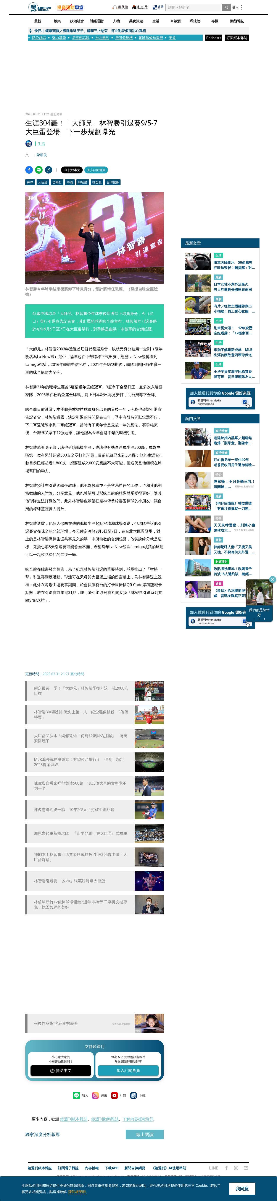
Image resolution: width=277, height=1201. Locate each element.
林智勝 (82, 182)
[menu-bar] (242, 7)
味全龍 (96, 182)
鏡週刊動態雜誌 (105, 1119)
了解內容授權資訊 (138, 1119)
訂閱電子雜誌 (68, 1168)
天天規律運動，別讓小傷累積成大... (234, 527)
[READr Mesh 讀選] (158, 7)
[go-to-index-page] (39, 7)
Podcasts (213, 37)
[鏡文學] (140, 7)
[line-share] (39, 170)
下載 (142, 1095)
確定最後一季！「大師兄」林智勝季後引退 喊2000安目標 (81, 691)
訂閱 (123, 1095)
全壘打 (57, 182)
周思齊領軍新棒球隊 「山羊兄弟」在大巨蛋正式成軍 (80, 833)
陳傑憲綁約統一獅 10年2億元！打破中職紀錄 (74, 809)
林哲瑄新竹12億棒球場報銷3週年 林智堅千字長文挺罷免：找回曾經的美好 (80, 904)
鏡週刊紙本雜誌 (73, 1119)
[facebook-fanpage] (226, 1168)
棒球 (30, 182)
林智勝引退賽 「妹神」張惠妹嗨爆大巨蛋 (69, 880)
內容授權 (92, 1168)
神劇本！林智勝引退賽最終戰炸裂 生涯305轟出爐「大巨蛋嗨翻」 (80, 857)
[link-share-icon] (48, 170)
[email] (246, 1168)
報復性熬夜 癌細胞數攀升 (56, 1023)
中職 (70, 182)
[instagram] (236, 1168)
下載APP (111, 1168)
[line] (214, 1168)
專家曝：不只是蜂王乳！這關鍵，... (234, 484)
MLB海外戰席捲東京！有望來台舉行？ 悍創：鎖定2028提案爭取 (79, 762)
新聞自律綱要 (134, 1168)
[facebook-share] (29, 170)
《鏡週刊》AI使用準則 (168, 1168)
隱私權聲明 (77, 1191)
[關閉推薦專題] (272, 579)
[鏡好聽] (120, 7)
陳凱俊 (42, 154)
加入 (85, 1095)
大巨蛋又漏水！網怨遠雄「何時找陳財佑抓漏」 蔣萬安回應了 (80, 738)
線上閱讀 (144, 1134)
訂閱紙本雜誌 (237, 37)
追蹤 (104, 1095)
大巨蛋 (42, 182)
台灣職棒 (113, 182)
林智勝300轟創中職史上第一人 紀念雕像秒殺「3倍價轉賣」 (81, 714)
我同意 (242, 1188)
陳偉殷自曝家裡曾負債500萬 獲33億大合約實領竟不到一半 (80, 786)
